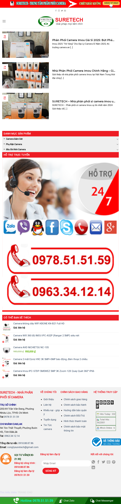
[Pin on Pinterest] (113, 462)
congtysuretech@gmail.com (23, 447)
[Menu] (4, 21)
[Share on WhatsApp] (93, 462)
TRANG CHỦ (25, 492)
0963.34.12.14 (11, 435)
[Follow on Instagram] (59, 11)
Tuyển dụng (50, 419)
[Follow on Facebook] (56, 11)
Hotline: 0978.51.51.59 (37, 501)
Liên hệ (47, 404)
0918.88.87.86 (25, 443)
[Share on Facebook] (98, 462)
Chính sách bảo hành (75, 404)
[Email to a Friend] (108, 462)
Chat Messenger (104, 500)
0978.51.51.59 (11, 416)
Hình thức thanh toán (75, 421)
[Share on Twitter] (103, 462)
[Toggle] (117, 139)
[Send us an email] (65, 11)
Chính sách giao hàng (75, 399)
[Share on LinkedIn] (93, 468)
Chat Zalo (69, 500)
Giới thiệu (49, 399)
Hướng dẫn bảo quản (75, 410)
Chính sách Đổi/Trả (74, 415)
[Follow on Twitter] (62, 11)
